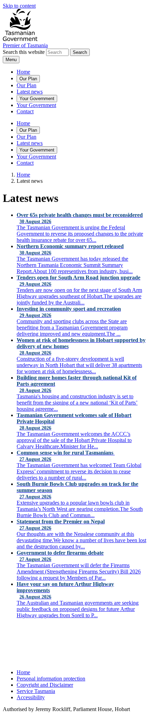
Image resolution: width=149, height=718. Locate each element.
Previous (18, 635)
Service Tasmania (36, 691)
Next (125, 635)
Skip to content (19, 6)
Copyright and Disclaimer (45, 685)
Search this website (24, 52)
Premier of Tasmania (25, 45)
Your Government (36, 98)
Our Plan (28, 78)
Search (80, 52)
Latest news (30, 92)
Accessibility (31, 697)
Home (23, 72)
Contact (25, 111)
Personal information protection (51, 679)
